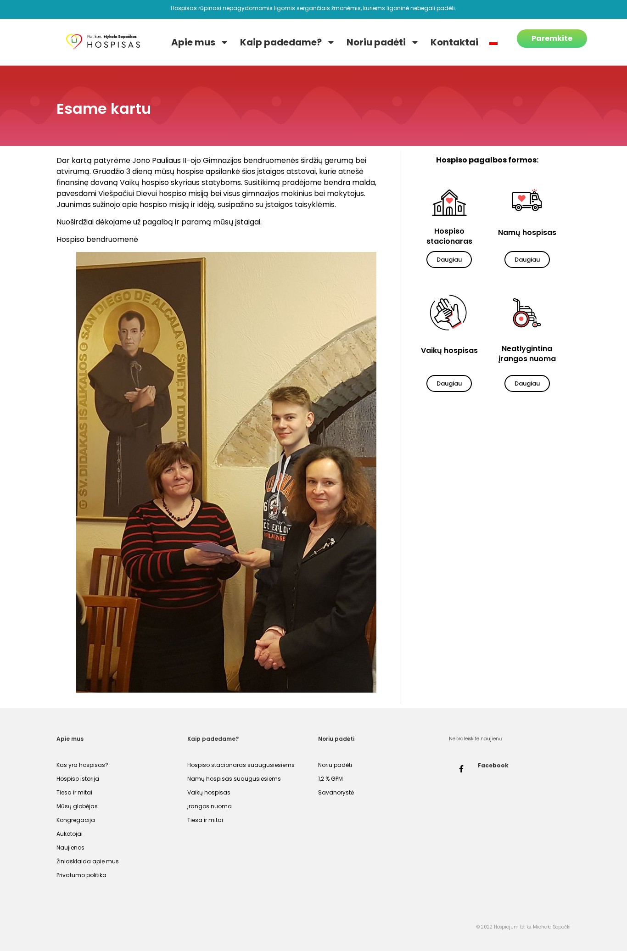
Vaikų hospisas (208, 792)
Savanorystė (336, 792)
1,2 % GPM (330, 779)
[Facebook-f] (461, 768)
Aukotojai (69, 834)
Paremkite (552, 38)
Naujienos (70, 847)
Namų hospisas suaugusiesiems (234, 779)
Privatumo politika (81, 875)
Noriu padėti (376, 42)
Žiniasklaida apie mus (87, 861)
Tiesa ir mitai (74, 792)
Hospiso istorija (77, 779)
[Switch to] (493, 42)
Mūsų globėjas (77, 806)
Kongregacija (75, 820)
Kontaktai (454, 42)
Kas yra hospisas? (82, 765)
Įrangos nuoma (209, 806)
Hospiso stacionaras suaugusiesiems (241, 765)
